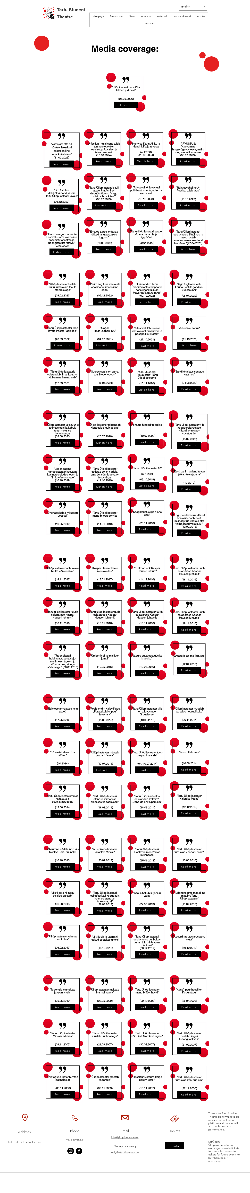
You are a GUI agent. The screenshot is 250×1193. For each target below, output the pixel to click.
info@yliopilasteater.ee (124, 1137)
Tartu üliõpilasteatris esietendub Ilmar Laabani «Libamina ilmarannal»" (62, 374)
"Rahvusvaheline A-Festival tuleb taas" (188, 189)
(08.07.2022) (189, 295)
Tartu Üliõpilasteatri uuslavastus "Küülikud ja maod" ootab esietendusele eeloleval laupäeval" (188, 237)
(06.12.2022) (105, 295)
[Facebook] (79, 1151)
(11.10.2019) (105, 480)
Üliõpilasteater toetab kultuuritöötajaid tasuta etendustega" (62, 286)
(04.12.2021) (105, 339)
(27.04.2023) (194, 243)
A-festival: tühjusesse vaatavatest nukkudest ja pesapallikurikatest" (147, 330)
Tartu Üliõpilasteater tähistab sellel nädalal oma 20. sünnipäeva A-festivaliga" (105, 473)
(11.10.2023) (188, 199)
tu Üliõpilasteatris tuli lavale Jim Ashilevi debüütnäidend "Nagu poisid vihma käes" (104, 192)
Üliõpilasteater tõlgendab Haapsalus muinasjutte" (105, 426)
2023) (66, 295)
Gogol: (105, 328)
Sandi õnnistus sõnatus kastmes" (190, 373)
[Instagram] (70, 1151)
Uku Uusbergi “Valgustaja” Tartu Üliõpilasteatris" (147, 374)
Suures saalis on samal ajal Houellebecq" (105, 373)
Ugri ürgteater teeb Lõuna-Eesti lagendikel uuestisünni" (189, 286)
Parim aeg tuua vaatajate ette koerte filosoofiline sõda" (105, 286)
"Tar (91, 187)
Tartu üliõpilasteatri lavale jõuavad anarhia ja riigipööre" (146, 234)
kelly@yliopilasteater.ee (125, 1152)
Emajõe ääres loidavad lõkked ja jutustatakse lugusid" (104, 234)
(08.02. (59, 295)
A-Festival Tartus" (189, 328)
